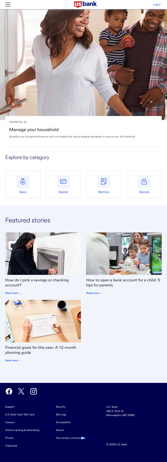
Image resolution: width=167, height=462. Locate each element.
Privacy (9, 437)
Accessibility (63, 422)
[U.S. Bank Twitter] (21, 391)
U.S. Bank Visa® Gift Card (19, 414)
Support (10, 406)
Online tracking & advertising (22, 430)
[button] (157, 4)
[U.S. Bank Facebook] (9, 391)
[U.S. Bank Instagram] (33, 391)
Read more (12, 293)
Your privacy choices (68, 437)
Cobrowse (11, 445)
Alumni (60, 430)
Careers (10, 422)
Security (61, 406)
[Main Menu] (8, 4)
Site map (61, 414)
